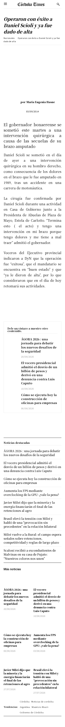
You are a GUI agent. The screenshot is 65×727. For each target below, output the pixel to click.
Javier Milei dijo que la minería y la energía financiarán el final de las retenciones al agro (17, 677)
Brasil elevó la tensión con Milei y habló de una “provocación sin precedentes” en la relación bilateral (46, 678)
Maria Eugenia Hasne (40, 102)
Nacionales (9, 38)
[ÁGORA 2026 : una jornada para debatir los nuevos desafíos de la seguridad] (12, 341)
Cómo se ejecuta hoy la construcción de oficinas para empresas (39, 399)
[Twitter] (27, 50)
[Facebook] (18, 50)
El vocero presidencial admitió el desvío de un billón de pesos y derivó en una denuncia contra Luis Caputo (39, 373)
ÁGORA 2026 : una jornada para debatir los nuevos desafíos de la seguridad (39, 345)
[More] (60, 50)
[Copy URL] (51, 50)
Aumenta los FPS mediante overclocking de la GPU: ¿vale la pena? (46, 640)
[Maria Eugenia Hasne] (15, 102)
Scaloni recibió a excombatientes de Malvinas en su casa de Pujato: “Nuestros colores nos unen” (30, 554)
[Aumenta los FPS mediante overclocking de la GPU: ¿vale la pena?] (47, 626)
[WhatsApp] (43, 50)
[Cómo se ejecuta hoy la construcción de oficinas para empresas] (12, 397)
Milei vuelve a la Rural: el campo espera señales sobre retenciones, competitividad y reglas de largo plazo (32, 538)
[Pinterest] (35, 50)
